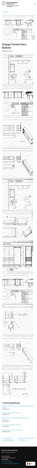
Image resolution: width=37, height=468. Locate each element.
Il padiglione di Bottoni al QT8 (10, 413)
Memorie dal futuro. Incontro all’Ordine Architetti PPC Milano (18, 406)
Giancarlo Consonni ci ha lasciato (12, 430)
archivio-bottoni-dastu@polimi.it (10, 463)
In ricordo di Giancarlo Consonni (11, 425)
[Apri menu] (35, 4)
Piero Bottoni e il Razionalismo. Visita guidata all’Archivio (15, 419)
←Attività (5, 12)
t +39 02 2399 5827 (6, 461)
